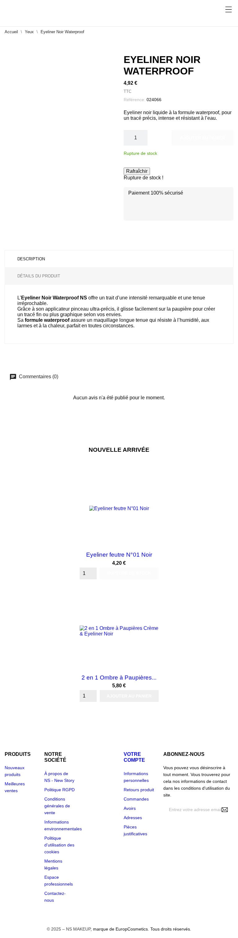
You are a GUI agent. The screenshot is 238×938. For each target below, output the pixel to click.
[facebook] (166, 867)
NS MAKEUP (78, 929)
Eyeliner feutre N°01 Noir (119, 554)
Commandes (136, 799)
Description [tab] (31, 259)
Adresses (133, 817)
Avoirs (130, 808)
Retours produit (139, 789)
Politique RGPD (59, 789)
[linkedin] (197, 867)
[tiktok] (213, 867)
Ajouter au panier (202, 137)
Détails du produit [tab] (38, 276)
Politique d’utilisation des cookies (59, 845)
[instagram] (182, 867)
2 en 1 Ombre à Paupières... (119, 677)
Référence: (134, 99)
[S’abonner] (224, 810)
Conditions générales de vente (57, 806)
